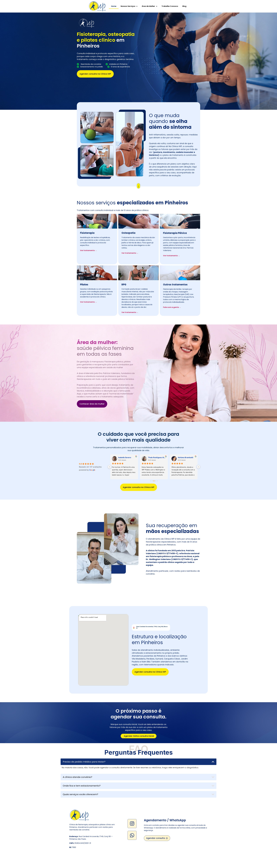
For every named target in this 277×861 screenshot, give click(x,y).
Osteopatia (128, 233)
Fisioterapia (87, 233)
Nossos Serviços (128, 6)
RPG (124, 284)
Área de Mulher (148, 6)
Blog (184, 6)
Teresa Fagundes (162, 457)
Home (113, 6)
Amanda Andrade (192, 457)
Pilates (84, 284)
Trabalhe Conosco (170, 6)
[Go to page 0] (150, 480)
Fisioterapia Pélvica (175, 233)
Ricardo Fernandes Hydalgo (134, 457)
